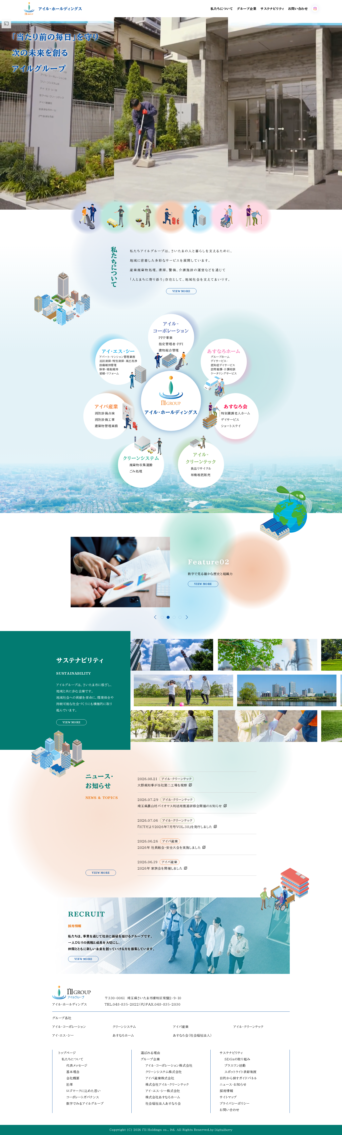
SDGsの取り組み (237, 1059)
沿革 (69, 1084)
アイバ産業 (181, 1026)
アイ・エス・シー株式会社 (162, 1090)
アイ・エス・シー (63, 1035)
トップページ (67, 1052)
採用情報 (226, 1090)
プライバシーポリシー (234, 1103)
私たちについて (222, 8)
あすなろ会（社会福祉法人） (192, 1035)
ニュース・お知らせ (233, 1084)
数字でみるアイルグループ (85, 1103)
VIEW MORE (181, 291)
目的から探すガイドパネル (238, 1078)
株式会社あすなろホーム (162, 1097)
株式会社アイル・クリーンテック (167, 1084)
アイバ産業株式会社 (159, 1078)
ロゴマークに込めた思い (83, 1090)
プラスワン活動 (235, 1065)
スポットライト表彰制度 (240, 1071)
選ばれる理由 (150, 1052)
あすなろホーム (123, 1035)
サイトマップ (228, 1097)
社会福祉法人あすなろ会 (163, 1103)
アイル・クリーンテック (248, 1026)
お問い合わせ (298, 8)
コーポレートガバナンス (82, 1097)
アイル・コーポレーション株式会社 (169, 1065)
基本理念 (73, 1071)
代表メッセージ (76, 1065)
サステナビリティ (272, 8)
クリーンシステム (124, 1026)
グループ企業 (246, 8)
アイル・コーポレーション (69, 1026)
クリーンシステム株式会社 (163, 1071)
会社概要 (73, 1078)
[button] (162, 617)
